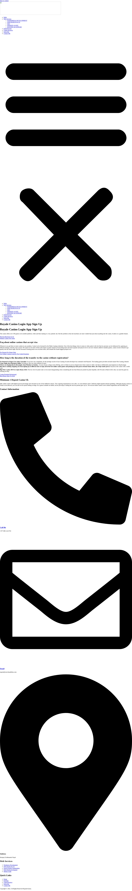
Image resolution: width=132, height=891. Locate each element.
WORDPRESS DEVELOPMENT (17, 20)
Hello (5, 17)
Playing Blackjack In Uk (7, 337)
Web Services (7, 19)
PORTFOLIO (8, 28)
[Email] (66, 665)
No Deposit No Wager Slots (8, 352)
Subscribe (6, 32)
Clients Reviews (8, 30)
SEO (8, 24)
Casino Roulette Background (8, 374)
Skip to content (4, 1)
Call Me (3, 527)
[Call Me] (66, 524)
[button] (66, 168)
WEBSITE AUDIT (12, 25)
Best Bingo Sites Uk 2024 (7, 376)
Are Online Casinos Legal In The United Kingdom (14, 354)
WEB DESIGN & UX (13, 22)
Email (2, 669)
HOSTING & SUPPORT (14, 27)
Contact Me (7, 33)
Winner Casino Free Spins (7, 338)
